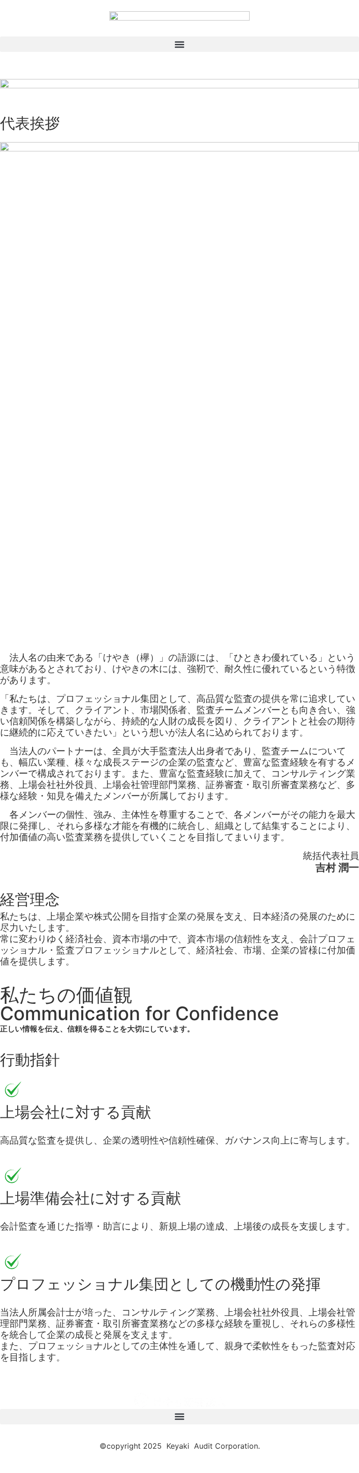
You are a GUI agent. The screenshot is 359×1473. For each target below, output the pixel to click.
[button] (179, 44)
